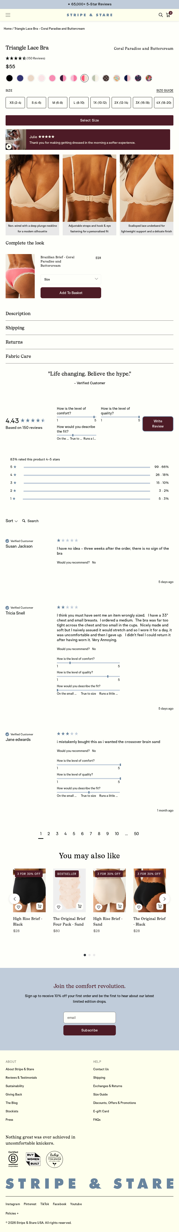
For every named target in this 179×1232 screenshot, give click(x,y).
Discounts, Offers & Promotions (114, 1103)
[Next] (164, 899)
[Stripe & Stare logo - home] (89, 15)
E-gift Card (101, 1111)
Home (8, 28)
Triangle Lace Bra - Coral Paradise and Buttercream (49, 28)
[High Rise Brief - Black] (29, 890)
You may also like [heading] (89, 855)
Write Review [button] (158, 423)
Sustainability (15, 1086)
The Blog (12, 1103)
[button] (169, 15)
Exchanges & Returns (107, 1086)
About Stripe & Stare (20, 1069)
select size (89, 120)
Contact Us (101, 1069)
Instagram (13, 1204)
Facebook (60, 1204)
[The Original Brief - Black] (149, 890)
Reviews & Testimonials (21, 1077)
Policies (11, 1213)
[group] (30, 421)
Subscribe (89, 1030)
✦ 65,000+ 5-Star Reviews (89, 4)
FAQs (96, 1119)
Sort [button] (10, 520)
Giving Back (14, 1094)
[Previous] (14, 899)
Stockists (12, 1111)
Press (9, 1119)
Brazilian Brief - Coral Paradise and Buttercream (57, 261)
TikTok (44, 1204)
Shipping (99, 1077)
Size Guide (100, 1094)
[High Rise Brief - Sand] (109, 890)
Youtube (76, 1204)
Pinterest (30, 1204)
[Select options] (39, 906)
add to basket (71, 293)
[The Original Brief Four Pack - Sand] (69, 890)
